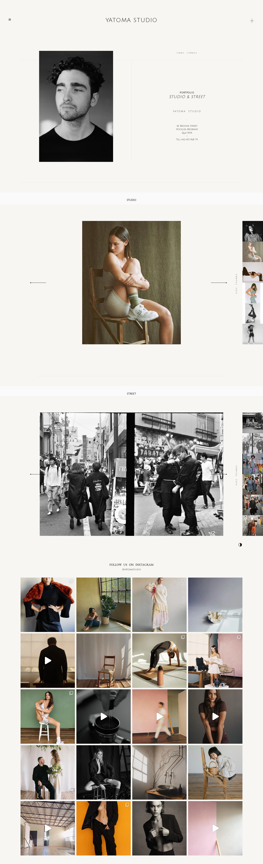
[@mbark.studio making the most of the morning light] (159, 660)
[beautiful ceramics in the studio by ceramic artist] (215, 605)
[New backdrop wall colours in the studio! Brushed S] (215, 828)
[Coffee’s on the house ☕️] (103, 716)
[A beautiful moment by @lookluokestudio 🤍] (215, 772)
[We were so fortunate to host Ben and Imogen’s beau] (48, 772)
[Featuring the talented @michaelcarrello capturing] (159, 828)
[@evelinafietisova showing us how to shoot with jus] (215, 716)
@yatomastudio (131, 569)
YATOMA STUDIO (131, 20)
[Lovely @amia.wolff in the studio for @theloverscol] (215, 660)
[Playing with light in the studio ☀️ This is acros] (48, 828)
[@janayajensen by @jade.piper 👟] (48, 716)
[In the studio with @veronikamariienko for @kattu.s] (159, 605)
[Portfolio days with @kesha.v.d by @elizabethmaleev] (48, 605)
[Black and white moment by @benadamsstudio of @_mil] (103, 772)
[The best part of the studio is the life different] (48, 660)
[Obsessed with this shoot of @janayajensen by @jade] (103, 828)
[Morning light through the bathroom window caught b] (159, 772)
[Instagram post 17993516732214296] (159, 716)
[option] (131, 282)
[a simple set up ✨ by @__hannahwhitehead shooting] (103, 660)
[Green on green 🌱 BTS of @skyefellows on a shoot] (103, 605)
